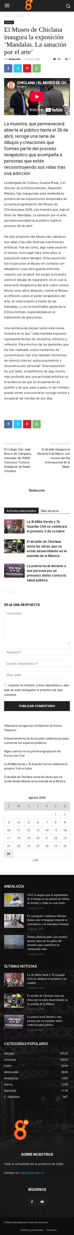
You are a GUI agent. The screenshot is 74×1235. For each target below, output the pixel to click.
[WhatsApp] (36, 68)
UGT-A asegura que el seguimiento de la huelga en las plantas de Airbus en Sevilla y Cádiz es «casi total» (48, 899)
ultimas (9, 22)
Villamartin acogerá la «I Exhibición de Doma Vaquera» (32, 728)
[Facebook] (8, 68)
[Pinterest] (27, 68)
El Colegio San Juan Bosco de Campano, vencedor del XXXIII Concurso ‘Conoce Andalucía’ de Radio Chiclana (18, 460)
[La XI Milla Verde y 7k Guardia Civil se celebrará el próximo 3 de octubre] (14, 526)
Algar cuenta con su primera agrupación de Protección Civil (32, 753)
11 (18, 830)
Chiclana (19, 16)
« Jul (35, 860)
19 (28, 838)
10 (8, 830)
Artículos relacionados (21, 511)
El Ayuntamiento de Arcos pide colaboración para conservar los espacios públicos (36, 741)
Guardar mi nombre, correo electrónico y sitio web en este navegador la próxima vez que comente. (36, 689)
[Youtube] (42, 1202)
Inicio (7, 16)
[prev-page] (6, 590)
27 (37, 846)
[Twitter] (18, 68)
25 (18, 846)
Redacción (15, 59)
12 (28, 830)
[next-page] (13, 590)
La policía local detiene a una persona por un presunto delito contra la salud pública (44, 1020)
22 (55, 838)
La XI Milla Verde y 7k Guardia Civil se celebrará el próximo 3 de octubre (47, 526)
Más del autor (50, 511)
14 (47, 830)
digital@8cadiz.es (32, 1173)
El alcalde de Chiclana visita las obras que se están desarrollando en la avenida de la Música (34, 779)
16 (65, 830)
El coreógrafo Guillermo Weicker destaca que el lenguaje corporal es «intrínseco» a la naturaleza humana (48, 920)
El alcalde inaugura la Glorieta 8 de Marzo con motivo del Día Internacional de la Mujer (53, 458)
